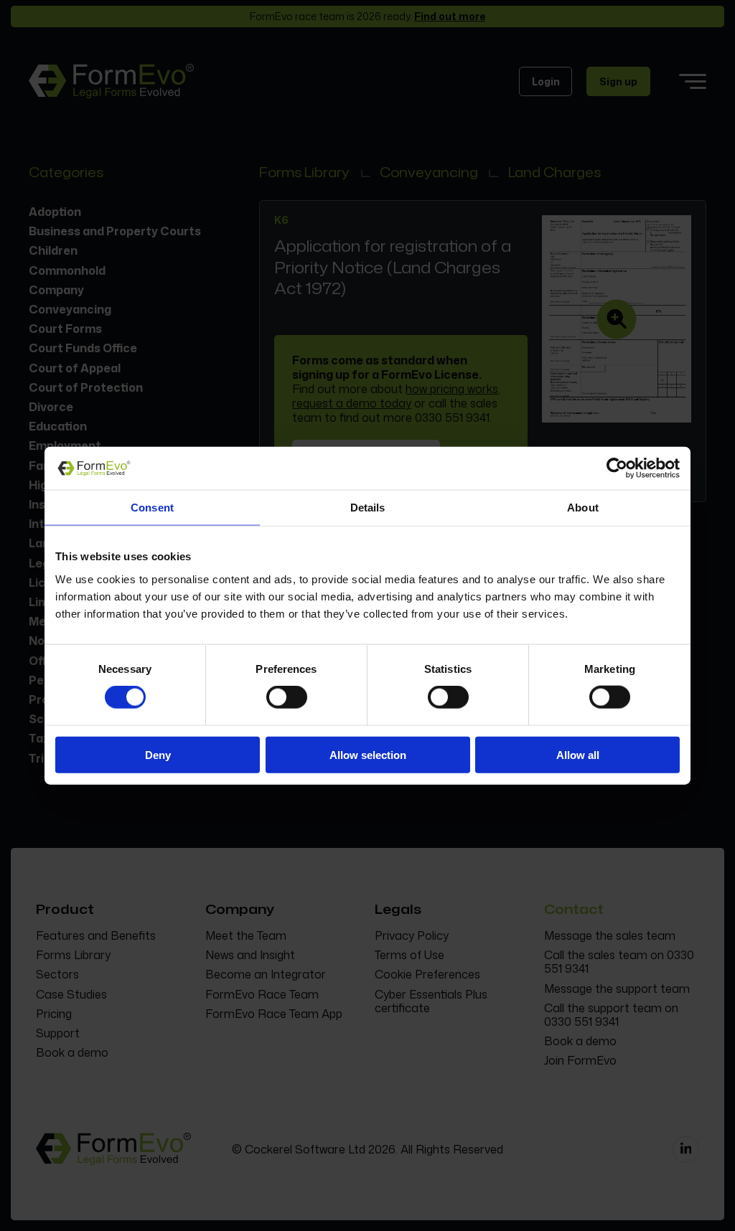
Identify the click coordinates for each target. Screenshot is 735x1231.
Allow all (577, 754)
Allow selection (367, 754)
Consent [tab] (152, 507)
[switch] (286, 697)
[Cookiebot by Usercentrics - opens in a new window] (617, 468)
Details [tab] (367, 507)
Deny (158, 754)
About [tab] (583, 507)
